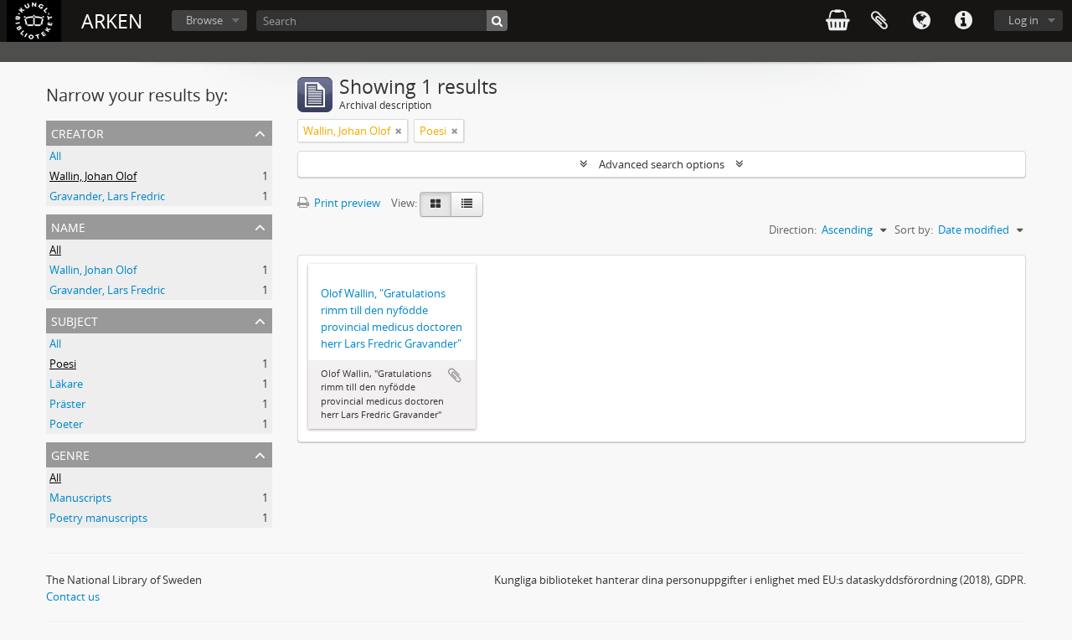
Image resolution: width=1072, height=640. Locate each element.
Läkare (66, 383)
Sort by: (913, 229)
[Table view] (467, 204)
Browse (204, 20)
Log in (1023, 20)
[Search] (497, 20)
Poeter (66, 423)
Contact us (73, 596)
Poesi (62, 363)
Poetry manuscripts (98, 517)
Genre (70, 453)
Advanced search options (661, 164)
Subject (74, 319)
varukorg (837, 21)
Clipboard (879, 21)
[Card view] (435, 204)
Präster (67, 403)
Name (68, 225)
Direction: (793, 229)
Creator (77, 132)
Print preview (346, 202)
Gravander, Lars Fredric (107, 196)
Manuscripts (80, 497)
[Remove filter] (398, 130)
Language (921, 21)
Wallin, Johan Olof (93, 175)
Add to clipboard (454, 375)
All (55, 155)
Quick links (963, 21)
